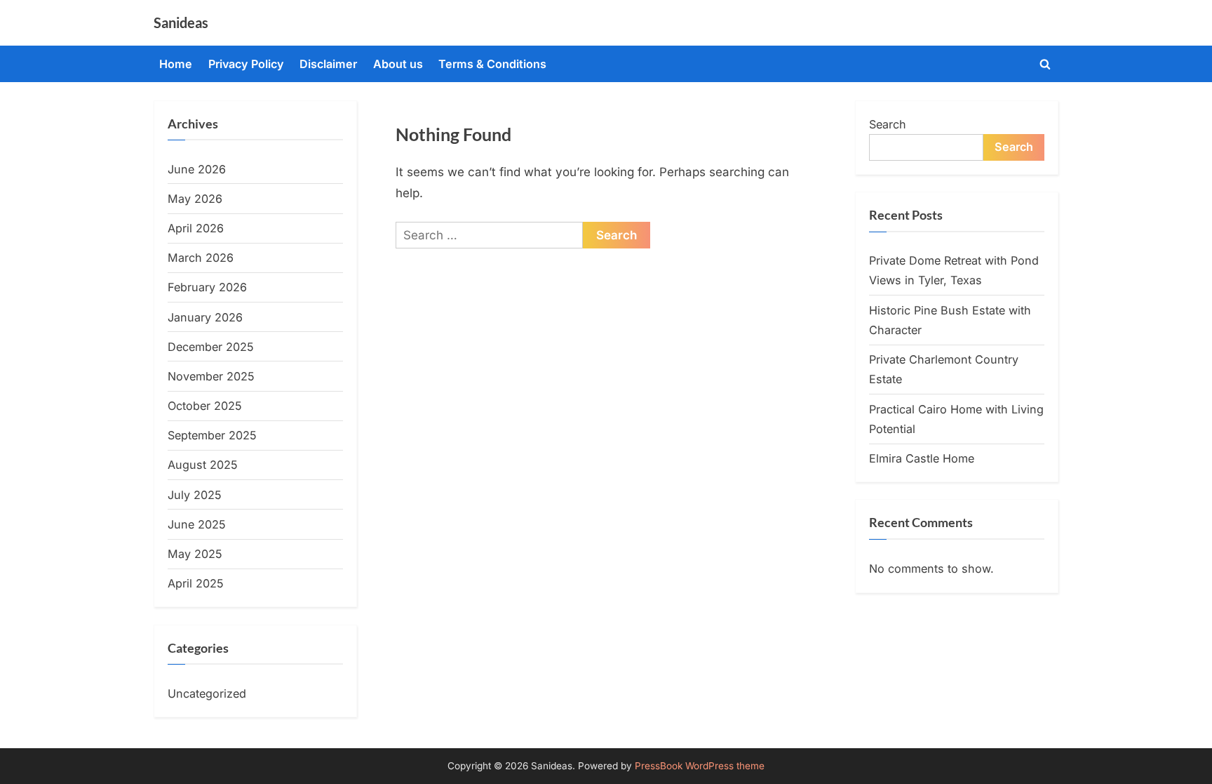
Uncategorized (207, 693)
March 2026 (201, 258)
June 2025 (197, 524)
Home (175, 64)
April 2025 (196, 583)
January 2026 (205, 317)
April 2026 (196, 228)
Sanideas (181, 22)
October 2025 (205, 406)
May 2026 (195, 199)
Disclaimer (328, 64)
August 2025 (203, 465)
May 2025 (195, 554)
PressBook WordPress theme (700, 765)
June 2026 (197, 169)
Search (887, 124)
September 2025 (212, 435)
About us (398, 64)
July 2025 (195, 495)
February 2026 (207, 287)
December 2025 (211, 347)
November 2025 (211, 376)
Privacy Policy (246, 64)
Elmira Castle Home (921, 458)
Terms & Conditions (492, 64)
